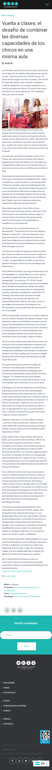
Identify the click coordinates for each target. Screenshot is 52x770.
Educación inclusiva (18, 593)
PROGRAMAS (9, 683)
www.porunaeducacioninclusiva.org (17, 571)
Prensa (11, 15)
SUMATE (7, 711)
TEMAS (6, 688)
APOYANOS (8, 724)
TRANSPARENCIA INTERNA (14, 706)
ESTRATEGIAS (9, 693)
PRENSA (7, 719)
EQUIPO (6, 701)
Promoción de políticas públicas (27, 596)
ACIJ (4, 15)
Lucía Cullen (11, 576)
